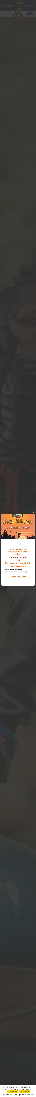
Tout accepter (12, 1092)
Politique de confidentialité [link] (24, 1095)
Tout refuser (24, 1092)
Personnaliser (7, 1095)
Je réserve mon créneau (18, 577)
